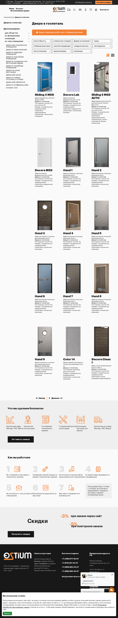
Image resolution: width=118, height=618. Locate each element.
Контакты (104, 10)
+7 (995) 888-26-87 (70, 571)
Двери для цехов (13, 75)
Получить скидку (21, 534)
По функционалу (12, 36)
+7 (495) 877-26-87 (70, 559)
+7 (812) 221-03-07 (70, 563)
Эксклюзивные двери (19, 11)
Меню (11, 8)
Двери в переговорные (16, 50)
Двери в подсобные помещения (15, 58)
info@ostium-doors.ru (83, 2)
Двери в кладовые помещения (14, 53)
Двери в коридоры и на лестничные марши (16, 62)
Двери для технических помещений (16, 46)
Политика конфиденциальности (99, 587)
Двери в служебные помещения (14, 67)
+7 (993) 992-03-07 (70, 567)
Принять (7, 613)
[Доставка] (69, 9)
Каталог (19, 8)
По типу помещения (14, 41)
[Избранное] (90, 9)
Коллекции (10, 38)
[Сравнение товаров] (80, 10)
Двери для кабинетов (15, 82)
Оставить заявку (103, 2)
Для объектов (11, 33)
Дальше (55, 398)
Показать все (12, 88)
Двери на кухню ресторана (13, 71)
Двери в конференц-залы (17, 85)
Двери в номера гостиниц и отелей (14, 78)
